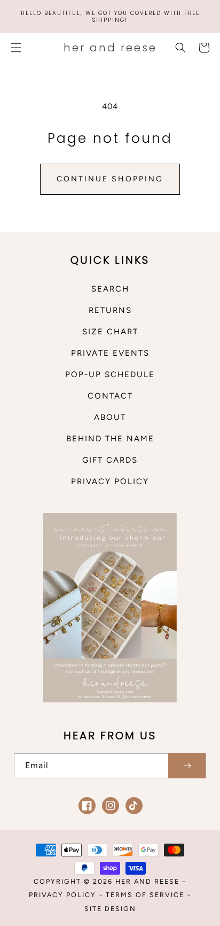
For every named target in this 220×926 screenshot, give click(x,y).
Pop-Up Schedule (110, 374)
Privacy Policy (110, 481)
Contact (110, 396)
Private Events (110, 353)
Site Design (110, 909)
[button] (16, 47)
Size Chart (110, 331)
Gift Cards (110, 460)
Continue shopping (110, 178)
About (110, 417)
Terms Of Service (145, 895)
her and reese (147, 881)
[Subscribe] (187, 765)
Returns (110, 310)
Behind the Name (110, 438)
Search (110, 289)
